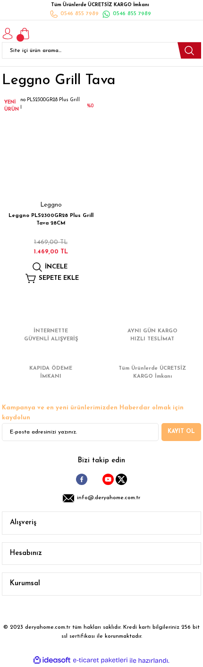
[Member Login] (7, 33)
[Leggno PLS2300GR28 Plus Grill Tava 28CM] (51, 145)
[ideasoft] (52, 660)
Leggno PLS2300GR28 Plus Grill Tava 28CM (50, 219)
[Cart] (24, 33)
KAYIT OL (181, 431)
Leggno (51, 205)
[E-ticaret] (100, 660)
